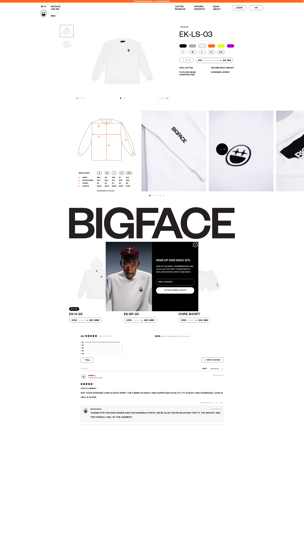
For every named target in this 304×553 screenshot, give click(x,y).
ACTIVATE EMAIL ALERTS (175, 290)
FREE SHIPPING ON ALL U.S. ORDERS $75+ (152, 1)
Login (239, 7)
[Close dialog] (195, 245)
